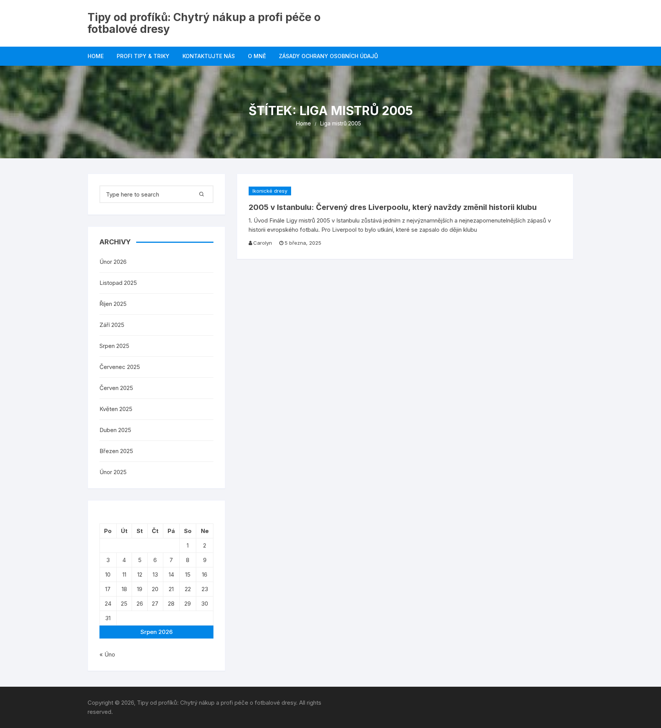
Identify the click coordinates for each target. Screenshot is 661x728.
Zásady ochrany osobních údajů (328, 56)
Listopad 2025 (118, 282)
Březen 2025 (116, 451)
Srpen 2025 (114, 345)
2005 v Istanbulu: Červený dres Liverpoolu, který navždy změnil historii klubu (393, 207)
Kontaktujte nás (208, 56)
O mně (257, 56)
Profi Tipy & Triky (143, 56)
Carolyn (262, 243)
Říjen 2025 (113, 303)
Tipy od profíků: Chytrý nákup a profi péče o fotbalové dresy (204, 23)
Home (96, 56)
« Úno (107, 654)
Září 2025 (111, 324)
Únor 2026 (113, 261)
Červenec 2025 (119, 366)
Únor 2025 (113, 472)
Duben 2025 (115, 430)
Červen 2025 (116, 388)
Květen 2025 (115, 409)
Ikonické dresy (269, 191)
